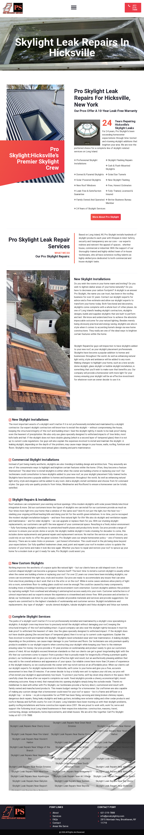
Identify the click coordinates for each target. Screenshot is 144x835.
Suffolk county (36, 702)
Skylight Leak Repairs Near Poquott (114, 758)
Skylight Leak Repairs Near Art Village (72, 776)
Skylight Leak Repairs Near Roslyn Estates (30, 766)
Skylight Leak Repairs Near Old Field (72, 758)
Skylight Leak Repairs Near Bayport (29, 786)
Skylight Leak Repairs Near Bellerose (114, 786)
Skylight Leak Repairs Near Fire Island (29, 734)
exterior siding (93, 698)
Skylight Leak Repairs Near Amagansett (72, 771)
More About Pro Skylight (106, 217)
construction (94, 708)
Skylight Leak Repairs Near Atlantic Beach (114, 776)
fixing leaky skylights (43, 698)
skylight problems (117, 702)
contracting (14, 712)
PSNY (62, 695)
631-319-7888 (25, 715)
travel (114, 708)
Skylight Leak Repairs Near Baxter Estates (72, 734)
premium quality (121, 641)
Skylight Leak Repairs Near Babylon (29, 781)
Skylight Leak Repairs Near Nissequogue (114, 742)
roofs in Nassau (16, 702)
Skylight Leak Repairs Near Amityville (114, 771)
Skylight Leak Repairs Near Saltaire (72, 742)
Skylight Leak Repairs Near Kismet (114, 726)
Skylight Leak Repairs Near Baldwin (72, 781)
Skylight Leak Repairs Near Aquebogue (30, 776)
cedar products (117, 698)
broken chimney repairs (112, 695)
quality (37, 484)
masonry (106, 708)
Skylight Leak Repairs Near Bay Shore (114, 781)
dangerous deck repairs (20, 698)
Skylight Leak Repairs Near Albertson (114, 766)
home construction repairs (53, 705)
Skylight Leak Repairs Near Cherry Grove (30, 726)
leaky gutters (64, 698)
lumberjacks (34, 712)
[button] (73, 7)
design (118, 327)
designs (78, 314)
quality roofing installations (22, 705)
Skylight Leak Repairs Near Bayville (72, 786)
